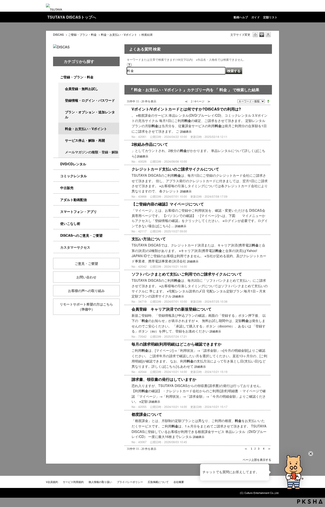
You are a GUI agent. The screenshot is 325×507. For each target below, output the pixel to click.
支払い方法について (149, 238)
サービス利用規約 (73, 482)
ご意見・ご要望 (86, 263)
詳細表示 (186, 131)
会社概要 (178, 482)
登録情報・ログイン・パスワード (90, 100)
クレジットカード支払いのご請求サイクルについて (175, 169)
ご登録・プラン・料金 (82, 34)
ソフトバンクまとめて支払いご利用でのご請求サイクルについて (187, 274)
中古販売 (67, 187)
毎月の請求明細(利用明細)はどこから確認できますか (177, 344)
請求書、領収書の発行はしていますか (164, 379)
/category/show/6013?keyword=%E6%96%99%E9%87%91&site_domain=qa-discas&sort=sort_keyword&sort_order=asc (57, 187)
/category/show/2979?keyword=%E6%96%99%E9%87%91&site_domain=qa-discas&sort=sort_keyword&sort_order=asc (57, 77)
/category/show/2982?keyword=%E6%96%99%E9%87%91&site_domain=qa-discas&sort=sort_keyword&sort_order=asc (57, 211)
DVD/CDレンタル (73, 163)
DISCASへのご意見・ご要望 (81, 235)
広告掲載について (158, 482)
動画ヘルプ (241, 17)
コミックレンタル (73, 175)
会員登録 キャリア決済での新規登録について (172, 309)
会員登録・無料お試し (81, 88)
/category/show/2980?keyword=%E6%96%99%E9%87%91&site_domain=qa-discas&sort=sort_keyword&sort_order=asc (57, 163)
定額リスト (270, 17)
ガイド (255, 17)
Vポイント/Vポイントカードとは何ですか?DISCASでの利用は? (186, 109)
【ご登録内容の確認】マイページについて (168, 204)
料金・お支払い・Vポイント (119, 34)
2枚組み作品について (150, 144)
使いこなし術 (70, 223)
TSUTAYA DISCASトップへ (71, 17)
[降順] (268, 103)
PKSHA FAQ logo (310, 501)
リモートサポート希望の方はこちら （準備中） (90, 306)
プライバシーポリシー (130, 482)
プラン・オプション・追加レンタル (90, 114)
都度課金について (147, 414)
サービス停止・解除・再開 (85, 140)
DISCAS (58, 34)
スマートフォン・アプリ (78, 211)
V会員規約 (52, 482)
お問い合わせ (86, 277)
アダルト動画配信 (73, 199)
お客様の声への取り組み (86, 290)
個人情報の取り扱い (100, 482)
